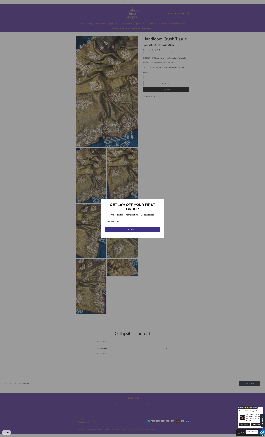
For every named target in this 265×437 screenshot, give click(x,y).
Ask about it (256, 424)
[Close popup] (261, 409)
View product (244, 424)
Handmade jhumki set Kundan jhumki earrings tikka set (253, 416)
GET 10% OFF (132, 230)
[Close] (161, 201)
